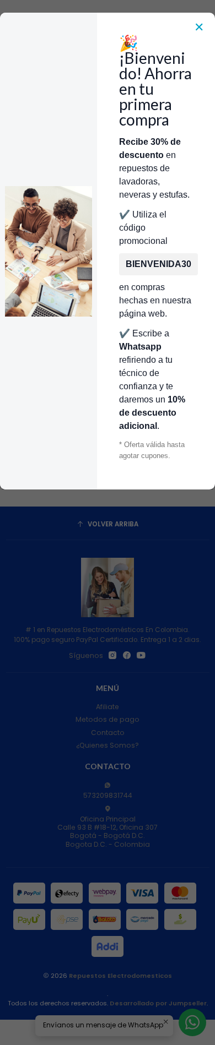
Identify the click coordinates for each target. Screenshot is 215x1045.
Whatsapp (140, 346)
